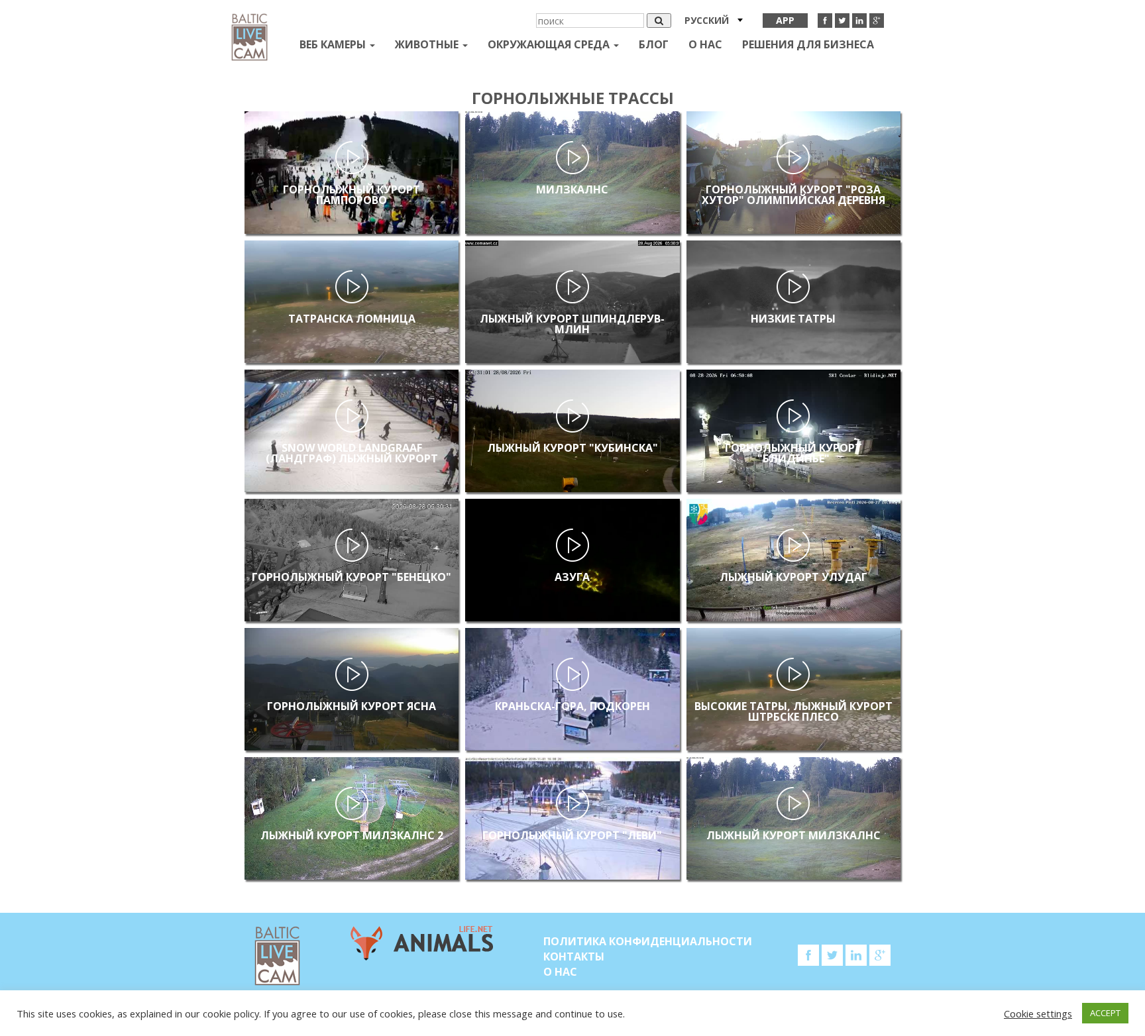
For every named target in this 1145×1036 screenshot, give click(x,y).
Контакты (573, 956)
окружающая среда (550, 44)
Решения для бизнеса (808, 44)
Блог (654, 44)
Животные (428, 44)
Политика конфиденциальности (647, 941)
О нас (705, 44)
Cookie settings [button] (1038, 1013)
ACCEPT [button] (1105, 1013)
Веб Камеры (334, 44)
